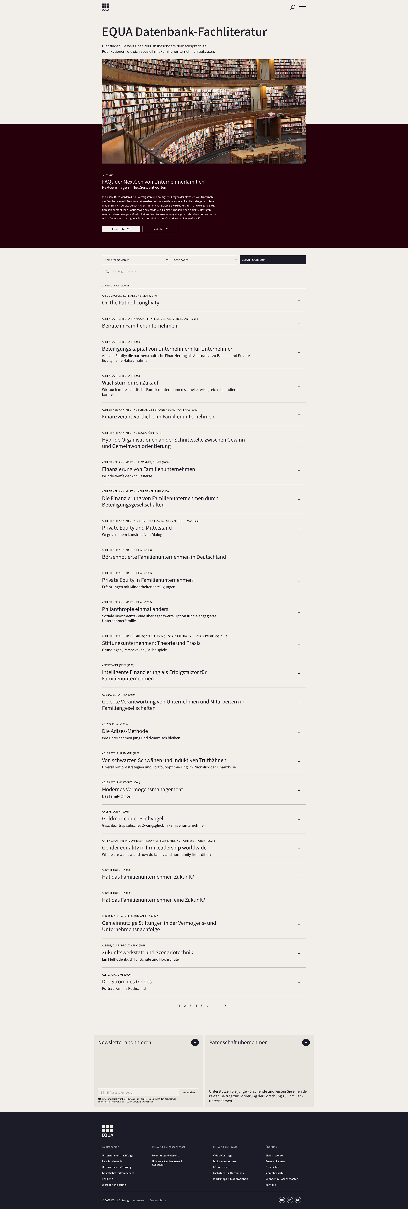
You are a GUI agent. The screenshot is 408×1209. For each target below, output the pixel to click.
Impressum (139, 1200)
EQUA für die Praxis (225, 1147)
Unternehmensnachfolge (117, 1155)
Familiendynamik (112, 1161)
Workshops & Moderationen (230, 1179)
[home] (105, 7)
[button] (302, 7)
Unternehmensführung (116, 1167)
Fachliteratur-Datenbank (228, 1173)
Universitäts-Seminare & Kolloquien (167, 1163)
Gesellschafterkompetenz (118, 1173)
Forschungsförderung (165, 1155)
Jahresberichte (275, 1173)
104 (215, 1005)
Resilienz (107, 1179)
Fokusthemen (110, 1147)
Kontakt (271, 1185)
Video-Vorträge (222, 1155)
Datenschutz (158, 1200)
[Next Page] (225, 1005)
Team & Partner (275, 1161)
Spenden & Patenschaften (282, 1179)
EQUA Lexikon (221, 1167)
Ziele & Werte (274, 1155)
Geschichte (273, 1167)
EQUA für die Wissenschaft (168, 1147)
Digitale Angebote (224, 1161)
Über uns (271, 1147)
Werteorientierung (114, 1185)
